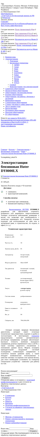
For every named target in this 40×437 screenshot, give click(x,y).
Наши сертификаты (8, 126)
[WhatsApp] (5, 18)
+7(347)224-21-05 (7, 388)
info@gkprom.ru (7, 14)
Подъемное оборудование (15, 110)
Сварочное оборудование (15, 89)
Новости (8, 401)
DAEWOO (18, 73)
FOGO (16, 83)
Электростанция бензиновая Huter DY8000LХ (18, 153)
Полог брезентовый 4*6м (24, 29)
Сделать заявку (9, 25)
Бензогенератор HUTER (19, 209)
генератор (35, 336)
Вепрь (16, 79)
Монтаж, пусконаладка (14, 417)
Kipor (16, 71)
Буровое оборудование (14, 95)
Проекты (23, 24)
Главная (4, 22)
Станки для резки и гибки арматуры (19, 104)
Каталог (11, 24)
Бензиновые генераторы (19, 63)
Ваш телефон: (6, 375)
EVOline (17, 77)
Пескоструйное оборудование (16, 91)
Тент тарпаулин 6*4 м (23, 33)
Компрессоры (10, 57)
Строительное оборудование (16, 102)
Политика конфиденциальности (17, 405)
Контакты (19, 25)
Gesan (16, 67)
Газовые (13, 85)
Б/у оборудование (12, 114)
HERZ (16, 81)
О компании (4, 23)
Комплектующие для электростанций (24, 87)
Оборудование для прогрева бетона (18, 93)
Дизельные (14, 61)
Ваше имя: (5, 373)
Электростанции (11, 59)
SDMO (16, 65)
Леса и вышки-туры (12, 106)
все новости (12, 118)
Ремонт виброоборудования (15, 423)
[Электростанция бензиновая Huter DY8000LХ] (19, 176)
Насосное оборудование (14, 112)
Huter (16, 69)
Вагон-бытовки (11, 108)
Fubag (16, 75)
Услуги (17, 24)
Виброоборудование (13, 100)
